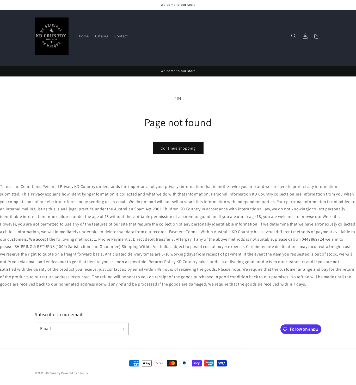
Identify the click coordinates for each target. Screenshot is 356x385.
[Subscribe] (122, 329)
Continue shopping (178, 148)
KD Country (53, 373)
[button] (293, 36)
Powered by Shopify (74, 373)
